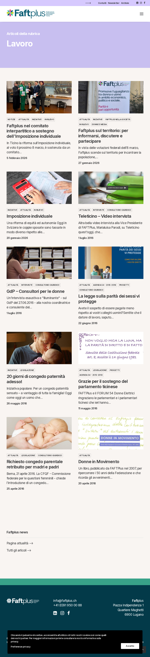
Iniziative (37, 119)
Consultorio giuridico (119, 210)
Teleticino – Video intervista (104, 216)
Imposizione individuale (29, 216)
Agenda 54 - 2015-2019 (104, 285)
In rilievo (49, 119)
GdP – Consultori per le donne (36, 291)
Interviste (98, 210)
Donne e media (99, 124)
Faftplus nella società (118, 119)
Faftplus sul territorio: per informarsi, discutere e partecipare (103, 136)
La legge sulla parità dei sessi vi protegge (108, 298)
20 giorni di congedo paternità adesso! (36, 379)
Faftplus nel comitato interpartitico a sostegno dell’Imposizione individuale (34, 131)
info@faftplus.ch (64, 600)
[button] (137, 3)
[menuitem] (102, 3)
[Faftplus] (30, 13)
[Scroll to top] (142, 649)
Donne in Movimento (98, 461)
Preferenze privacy (21, 646)
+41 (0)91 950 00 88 (67, 605)
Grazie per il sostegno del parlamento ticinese (103, 384)
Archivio (125, 3)
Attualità (23, 119)
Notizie (11, 119)
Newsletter (113, 3)
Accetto (130, 646)
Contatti (102, 3)
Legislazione (27, 370)
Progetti (124, 285)
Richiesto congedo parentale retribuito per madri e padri (35, 464)
